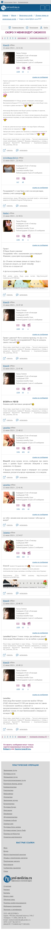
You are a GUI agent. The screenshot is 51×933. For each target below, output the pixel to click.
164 (23, 557)
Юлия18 (6, 45)
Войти (46, 28)
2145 (18, 240)
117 (17, 182)
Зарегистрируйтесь (23, 749)
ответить (10, 150)
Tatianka (6, 532)
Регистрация (8, 2)
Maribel (6, 213)
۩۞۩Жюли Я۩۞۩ (10, 158)
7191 (18, 452)
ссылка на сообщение (40, 77)
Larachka (6, 428)
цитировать (23, 150)
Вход (15, 2)
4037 (18, 557)
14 (28, 452)
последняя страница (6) (38, 38)
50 (23, 72)
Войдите (7, 749)
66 (23, 240)
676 (23, 452)
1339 (18, 72)
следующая (22, 38)
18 (23, 182)
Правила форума (18, 28)
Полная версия (23, 2)
